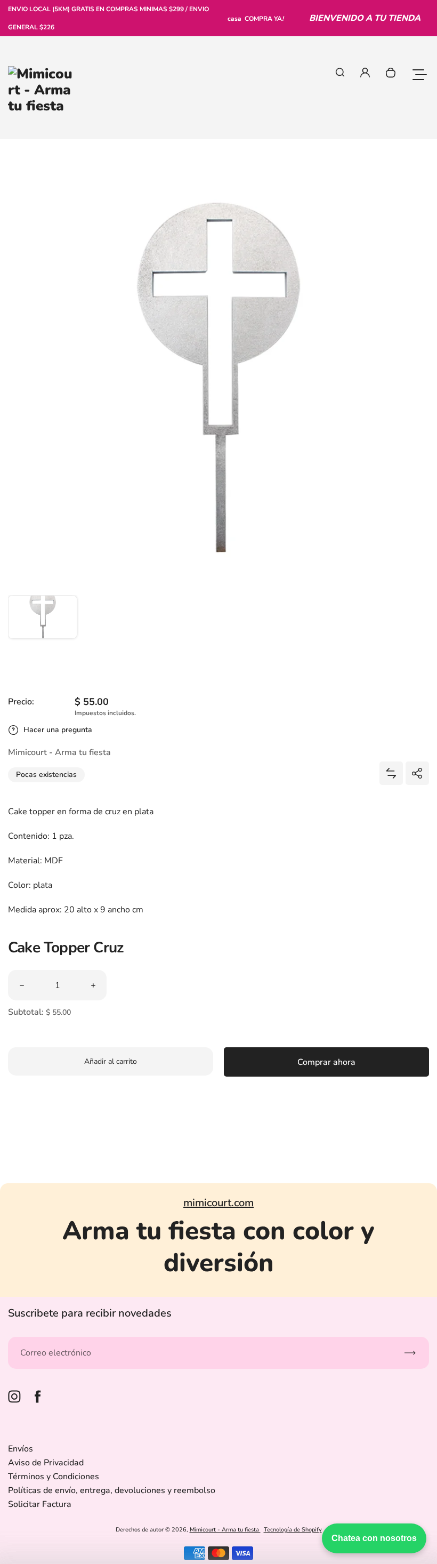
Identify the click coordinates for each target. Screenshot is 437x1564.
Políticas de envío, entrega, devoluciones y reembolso (111, 1490)
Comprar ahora (326, 1062)
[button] (42, 629)
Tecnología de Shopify (293, 1530)
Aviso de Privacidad (46, 1463)
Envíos (20, 1449)
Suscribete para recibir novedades (90, 1313)
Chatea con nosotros (374, 1538)
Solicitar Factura (39, 1504)
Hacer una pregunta (57, 730)
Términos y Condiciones (53, 1476)
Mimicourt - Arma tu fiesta (225, 1530)
